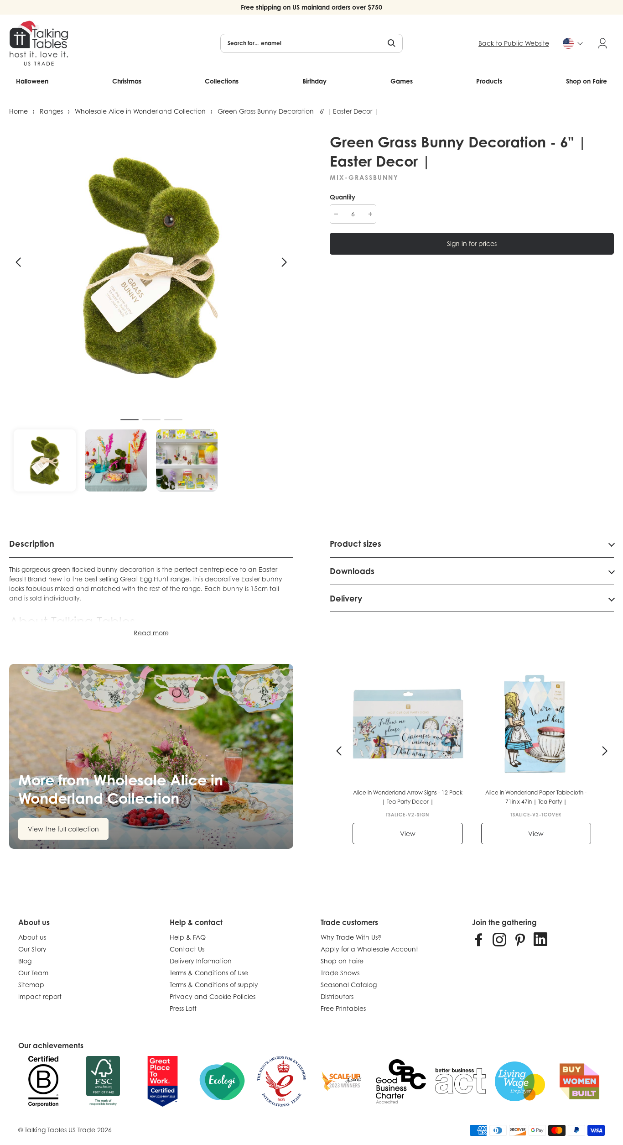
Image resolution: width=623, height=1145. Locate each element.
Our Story (32, 949)
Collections (222, 81)
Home (18, 111)
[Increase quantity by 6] (370, 214)
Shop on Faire (586, 81)
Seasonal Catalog (349, 984)
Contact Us (187, 949)
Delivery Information (201, 961)
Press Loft (183, 1008)
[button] (18, 262)
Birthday (314, 81)
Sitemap (31, 984)
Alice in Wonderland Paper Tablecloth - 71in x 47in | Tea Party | (536, 797)
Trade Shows (340, 973)
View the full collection (63, 829)
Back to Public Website (513, 43)
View (407, 833)
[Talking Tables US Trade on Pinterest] (520, 939)
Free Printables (343, 1008)
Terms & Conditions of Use (209, 973)
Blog (24, 961)
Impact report (40, 996)
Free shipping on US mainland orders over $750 (311, 7)
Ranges (51, 111)
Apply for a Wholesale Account (369, 949)
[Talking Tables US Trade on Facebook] (479, 939)
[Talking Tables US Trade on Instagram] (499, 939)
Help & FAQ (188, 937)
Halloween (32, 81)
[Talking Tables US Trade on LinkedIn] (540, 939)
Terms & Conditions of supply (214, 984)
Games (401, 81)
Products (489, 81)
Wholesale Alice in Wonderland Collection (140, 111)
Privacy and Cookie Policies (212, 996)
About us (32, 937)
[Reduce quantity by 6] (336, 214)
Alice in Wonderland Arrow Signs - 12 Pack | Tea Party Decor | (407, 797)
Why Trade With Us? (351, 937)
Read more (151, 633)
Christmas (126, 81)
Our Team (33, 973)
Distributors (337, 996)
